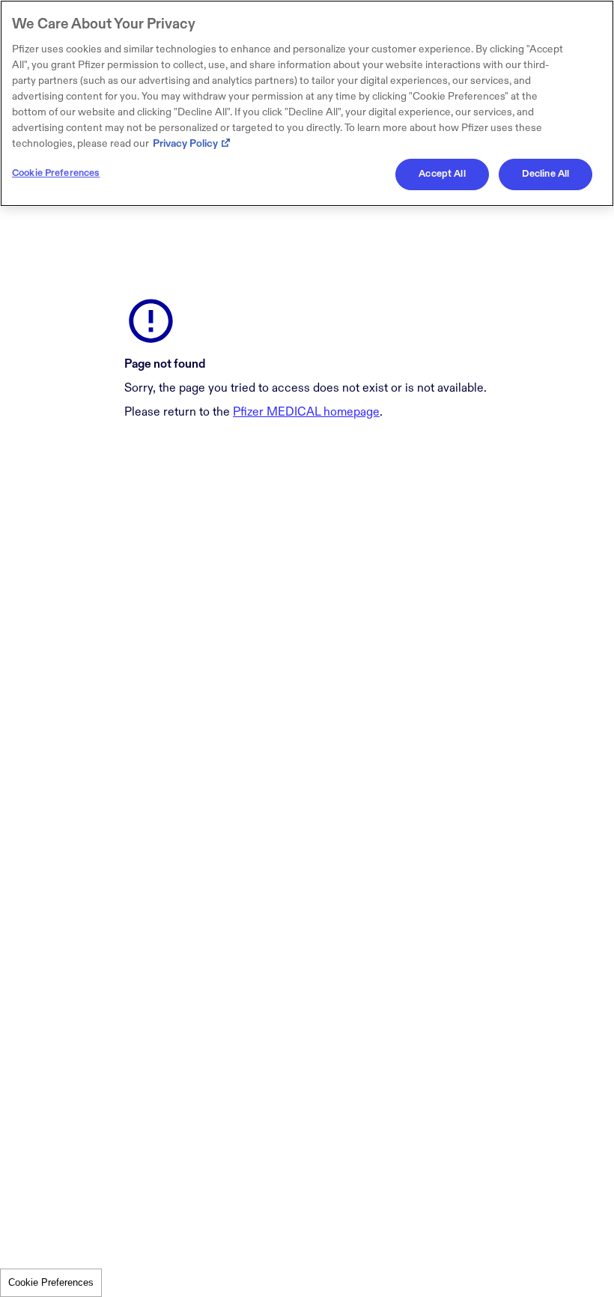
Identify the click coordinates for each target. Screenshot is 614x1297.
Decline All (545, 173)
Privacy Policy (185, 143)
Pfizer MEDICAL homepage (306, 412)
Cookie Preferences (51, 1282)
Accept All (442, 173)
